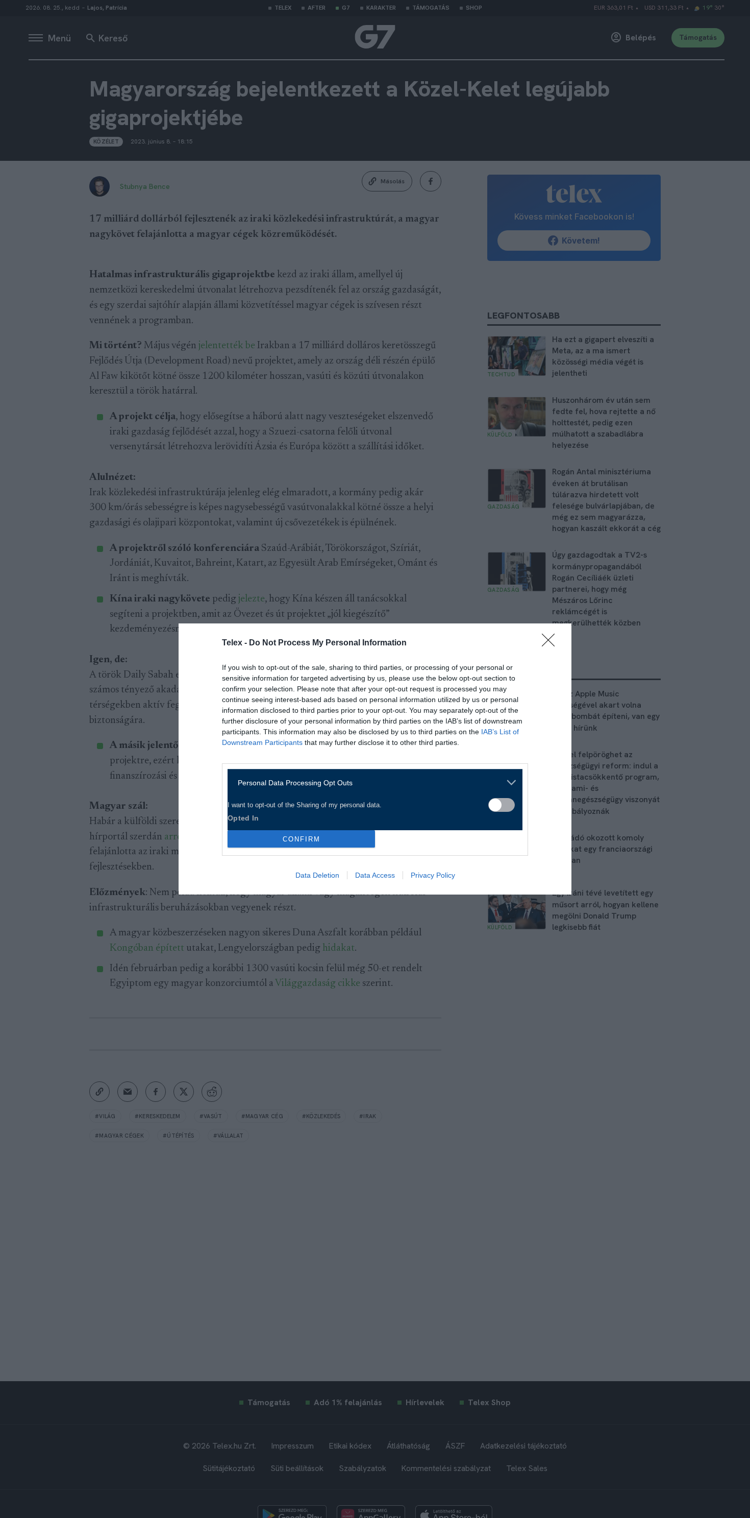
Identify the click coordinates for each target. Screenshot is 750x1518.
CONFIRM (301, 839)
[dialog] (375, 759)
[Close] (551, 643)
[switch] (501, 805)
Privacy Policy (433, 875)
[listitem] (371, 782)
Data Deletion (317, 875)
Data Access (375, 875)
